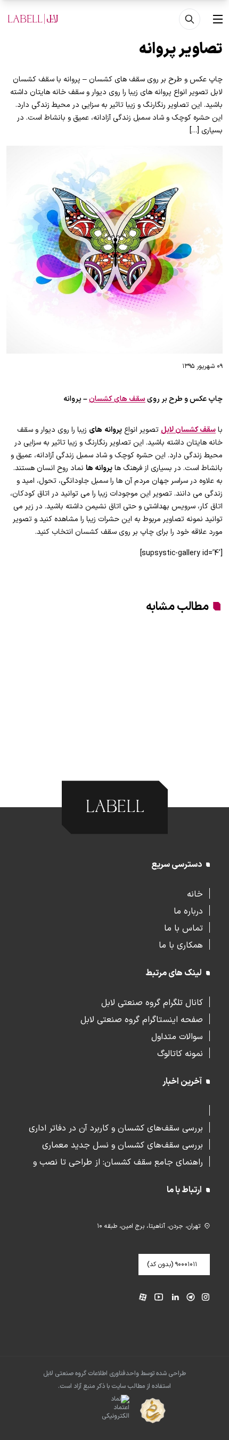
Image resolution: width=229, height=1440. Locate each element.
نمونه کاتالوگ (180, 1053)
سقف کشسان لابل (188, 430)
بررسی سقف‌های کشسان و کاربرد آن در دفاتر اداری (116, 1127)
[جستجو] (189, 19)
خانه (195, 893)
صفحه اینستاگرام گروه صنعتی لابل (141, 1019)
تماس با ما (183, 927)
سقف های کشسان (117, 399)
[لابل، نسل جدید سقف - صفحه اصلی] (33, 19)
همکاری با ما (181, 944)
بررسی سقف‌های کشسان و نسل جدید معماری (122, 1144)
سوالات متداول (177, 1036)
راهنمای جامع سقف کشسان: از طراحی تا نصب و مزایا (118, 1161)
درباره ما (188, 910)
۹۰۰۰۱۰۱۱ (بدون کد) (172, 1264)
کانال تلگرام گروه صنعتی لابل (152, 1002)
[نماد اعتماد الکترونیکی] (96, 1411)
